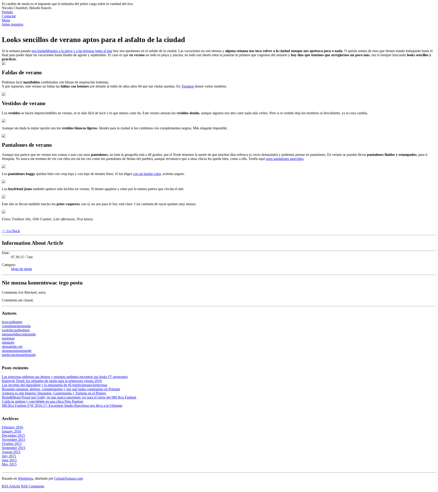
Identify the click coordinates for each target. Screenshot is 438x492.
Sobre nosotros (12, 24)
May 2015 (9, 464)
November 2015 (13, 439)
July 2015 (9, 456)
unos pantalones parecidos (284, 159)
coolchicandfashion (16, 330)
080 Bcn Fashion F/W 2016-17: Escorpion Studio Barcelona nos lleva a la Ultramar (62, 405)
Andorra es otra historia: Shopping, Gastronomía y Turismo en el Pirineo (54, 393)
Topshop (187, 86)
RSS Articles (11, 486)
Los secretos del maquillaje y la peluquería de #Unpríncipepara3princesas (54, 385)
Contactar (9, 16)
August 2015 (11, 452)
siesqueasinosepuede (16, 351)
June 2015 (9, 460)
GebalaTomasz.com (68, 478)
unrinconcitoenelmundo (19, 355)
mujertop (8, 338)
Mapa (6, 20)
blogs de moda (21, 269)
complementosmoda (16, 326)
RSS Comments (32, 486)
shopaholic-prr (12, 346)
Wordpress (25, 478)
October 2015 (12, 444)
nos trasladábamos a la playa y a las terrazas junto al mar (71, 51)
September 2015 (13, 448)
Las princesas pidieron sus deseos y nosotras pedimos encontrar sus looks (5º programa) (65, 377)
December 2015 (13, 435)
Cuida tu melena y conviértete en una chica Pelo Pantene (42, 401)
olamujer (8, 342)
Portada (7, 12)
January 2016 (11, 431)
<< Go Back (11, 231)
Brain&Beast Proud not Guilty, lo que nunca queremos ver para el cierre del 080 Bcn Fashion (69, 397)
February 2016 (12, 427)
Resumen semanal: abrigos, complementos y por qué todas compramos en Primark (61, 389)
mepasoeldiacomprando (19, 334)
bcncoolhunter (12, 322)
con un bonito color (147, 174)
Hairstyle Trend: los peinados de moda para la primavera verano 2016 (52, 381)
